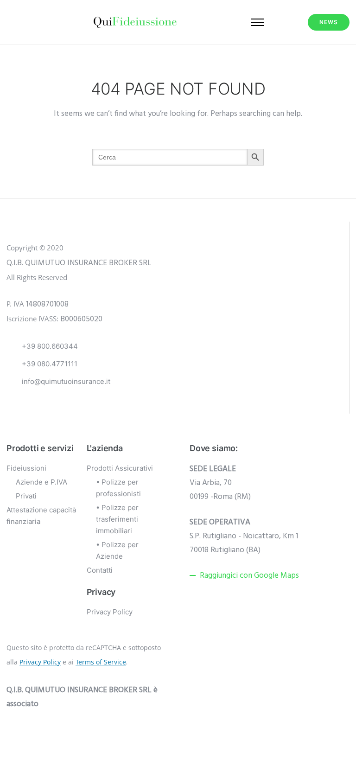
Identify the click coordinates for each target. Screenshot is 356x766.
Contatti (100, 570)
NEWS (328, 22)
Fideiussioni (26, 468)
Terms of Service (101, 661)
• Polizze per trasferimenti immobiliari (117, 519)
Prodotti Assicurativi (120, 468)
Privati (26, 496)
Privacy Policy (110, 611)
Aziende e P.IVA (41, 482)
